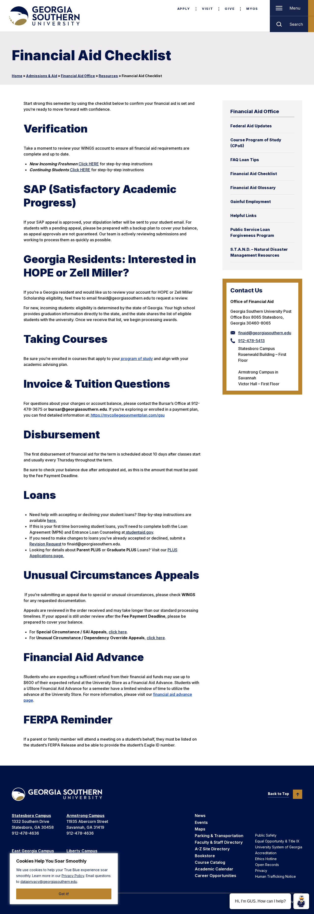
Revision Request (45, 543)
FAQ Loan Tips (244, 159)
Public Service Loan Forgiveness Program (252, 232)
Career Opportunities (215, 875)
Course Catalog (210, 862)
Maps (200, 829)
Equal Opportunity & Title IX (277, 841)
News (200, 815)
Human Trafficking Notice (275, 876)
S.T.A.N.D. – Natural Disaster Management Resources (259, 252)
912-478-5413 (251, 340)
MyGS (252, 9)
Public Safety (265, 835)
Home (17, 76)
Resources (108, 76)
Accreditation (265, 853)
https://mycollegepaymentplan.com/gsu (127, 415)
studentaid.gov (139, 532)
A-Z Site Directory (212, 848)
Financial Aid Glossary (253, 187)
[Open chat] (301, 901)
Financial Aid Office (78, 76)
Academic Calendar (214, 868)
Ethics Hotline (266, 859)
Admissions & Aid (41, 76)
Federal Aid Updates (251, 125)
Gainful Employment (250, 201)
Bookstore (205, 855)
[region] (64, 878)
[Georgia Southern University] (43, 16)
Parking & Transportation (219, 835)
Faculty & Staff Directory (219, 842)
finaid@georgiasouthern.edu (264, 332)
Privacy (261, 870)
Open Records (267, 865)
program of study (136, 358)
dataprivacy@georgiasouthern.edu (48, 881)
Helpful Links (243, 215)
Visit (207, 9)
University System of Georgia (278, 847)
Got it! (64, 894)
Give (230, 9)
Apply (183, 9)
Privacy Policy (73, 876)
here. (52, 520)
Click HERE (88, 163)
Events (201, 822)
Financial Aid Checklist (253, 173)
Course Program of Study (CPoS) (255, 142)
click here (118, 631)
